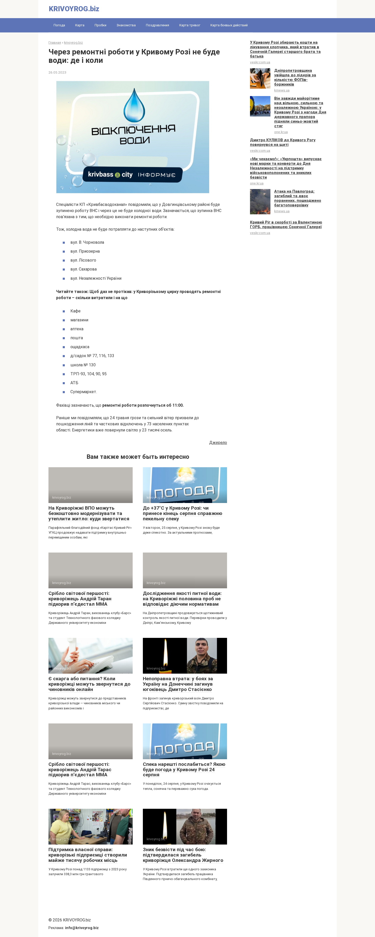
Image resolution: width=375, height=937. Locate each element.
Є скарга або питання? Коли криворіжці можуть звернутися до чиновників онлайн (89, 684)
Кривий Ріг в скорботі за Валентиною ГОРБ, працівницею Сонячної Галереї (286, 224)
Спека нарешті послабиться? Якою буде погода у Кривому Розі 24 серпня (184, 769)
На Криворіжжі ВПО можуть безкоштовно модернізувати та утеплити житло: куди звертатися (88, 513)
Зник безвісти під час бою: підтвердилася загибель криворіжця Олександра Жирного (183, 855)
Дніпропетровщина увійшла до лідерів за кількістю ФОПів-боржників (295, 77)
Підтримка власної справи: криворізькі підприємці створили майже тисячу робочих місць (87, 855)
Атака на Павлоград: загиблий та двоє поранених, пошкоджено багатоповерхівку (297, 198)
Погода (59, 25)
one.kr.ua (281, 132)
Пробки (100, 25)
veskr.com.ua (260, 62)
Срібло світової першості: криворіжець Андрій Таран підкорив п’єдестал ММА (79, 598)
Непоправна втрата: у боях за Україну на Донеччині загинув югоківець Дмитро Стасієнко (178, 684)
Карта (79, 25)
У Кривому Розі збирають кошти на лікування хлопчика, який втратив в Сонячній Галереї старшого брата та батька (285, 49)
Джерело (218, 442)
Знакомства (126, 25)
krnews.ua (282, 90)
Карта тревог (189, 25)
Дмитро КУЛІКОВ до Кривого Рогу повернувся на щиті (283, 142)
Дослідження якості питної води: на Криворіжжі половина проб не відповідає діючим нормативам (182, 598)
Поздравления (157, 25)
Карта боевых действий (229, 25)
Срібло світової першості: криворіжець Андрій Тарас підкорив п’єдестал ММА (79, 769)
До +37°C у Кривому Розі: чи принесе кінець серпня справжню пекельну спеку (182, 513)
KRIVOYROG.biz (74, 9)
